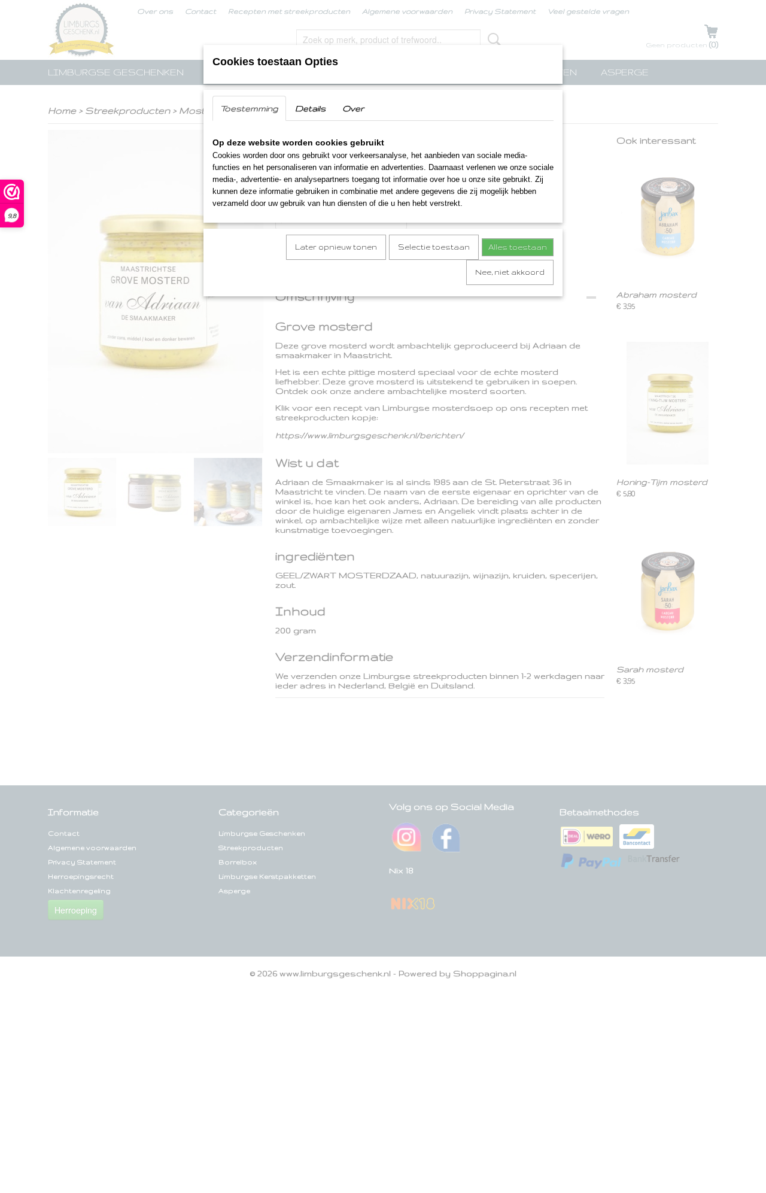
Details (310, 108)
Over (353, 108)
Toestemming (249, 108)
